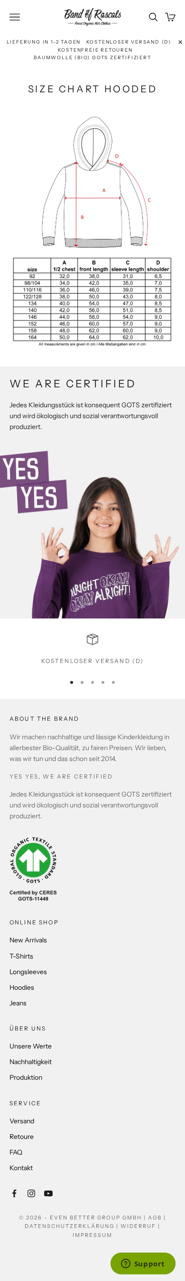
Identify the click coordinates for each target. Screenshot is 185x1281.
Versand (21, 1121)
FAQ (15, 1152)
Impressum (92, 1235)
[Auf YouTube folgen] (48, 1193)
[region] (92, 650)
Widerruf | (140, 1226)
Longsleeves (28, 971)
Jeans (18, 1003)
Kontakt (21, 1168)
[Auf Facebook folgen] (14, 1193)
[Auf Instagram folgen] (31, 1193)
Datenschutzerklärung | (72, 1226)
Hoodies (21, 987)
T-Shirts (21, 956)
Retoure (21, 1136)
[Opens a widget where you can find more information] (143, 1264)
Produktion (25, 1077)
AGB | (157, 1217)
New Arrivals (28, 940)
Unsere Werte (30, 1046)
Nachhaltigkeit (30, 1061)
